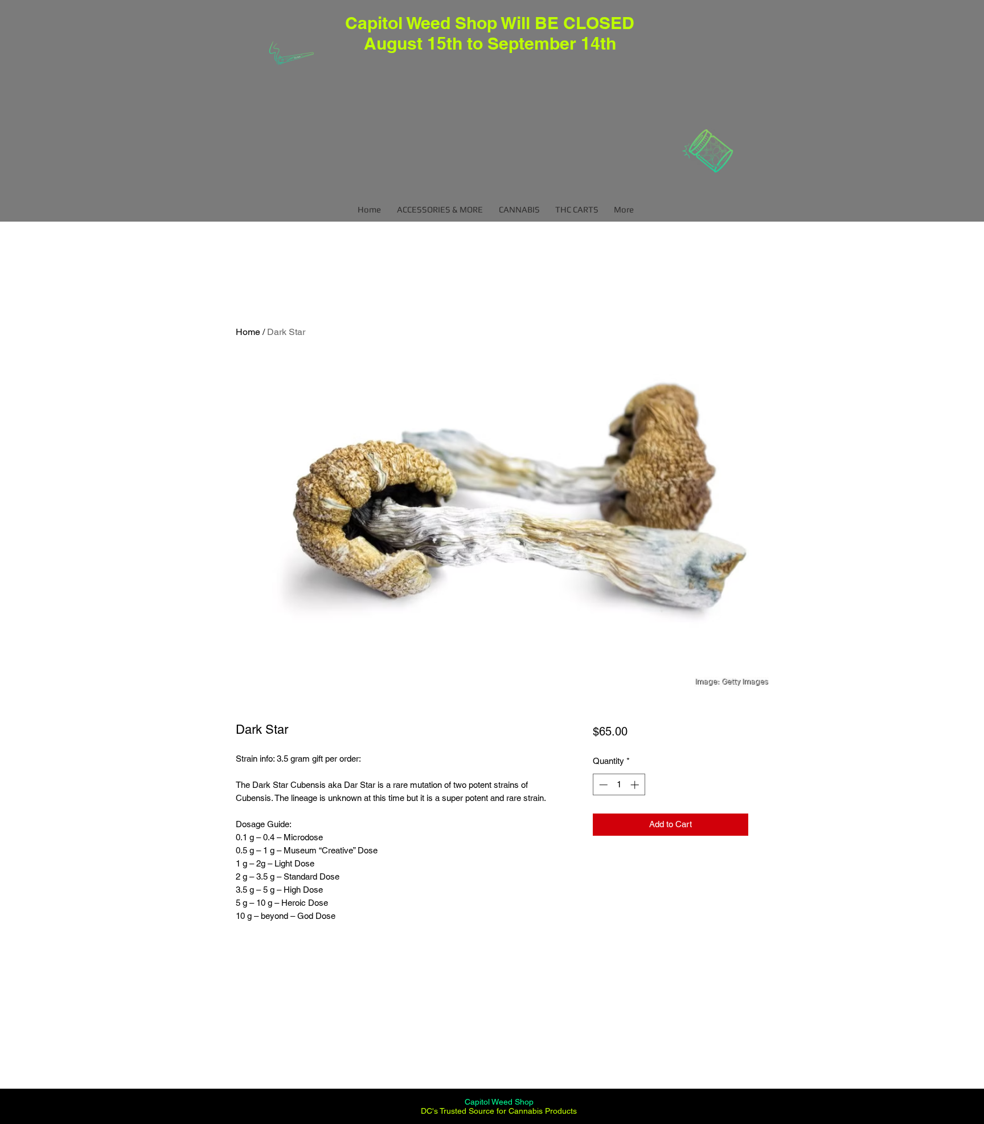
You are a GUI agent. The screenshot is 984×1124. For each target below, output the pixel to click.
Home (248, 331)
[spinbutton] (618, 784)
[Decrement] (602, 784)
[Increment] (635, 784)
